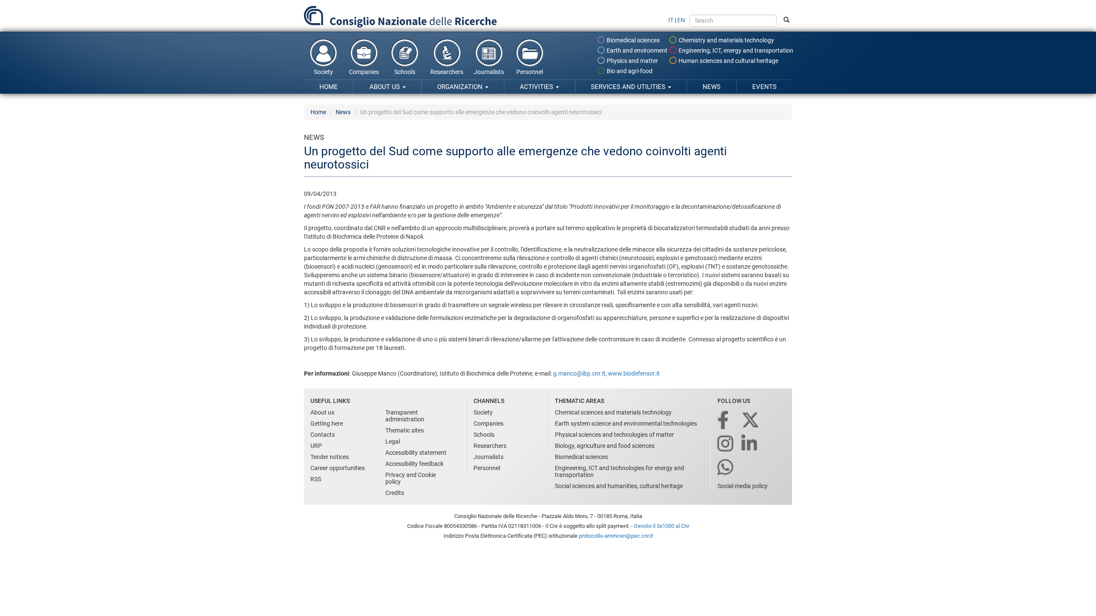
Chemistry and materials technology (725, 40)
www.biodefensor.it (633, 373)
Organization (460, 87)
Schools (404, 71)
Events (764, 87)
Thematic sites (404, 430)
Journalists (489, 71)
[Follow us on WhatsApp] (726, 467)
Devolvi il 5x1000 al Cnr (661, 526)
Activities (537, 87)
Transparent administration (404, 416)
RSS (315, 479)
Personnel (529, 71)
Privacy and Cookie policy (410, 478)
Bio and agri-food (628, 71)
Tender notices (329, 456)
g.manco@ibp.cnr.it (579, 373)
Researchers (446, 71)
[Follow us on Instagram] (726, 444)
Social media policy (743, 486)
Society (323, 71)
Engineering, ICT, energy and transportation (735, 50)
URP (316, 445)
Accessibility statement (416, 452)
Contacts (322, 434)
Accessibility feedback (414, 463)
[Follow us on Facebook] (724, 420)
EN (681, 20)
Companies (364, 71)
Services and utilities (629, 87)
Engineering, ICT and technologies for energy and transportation (619, 471)
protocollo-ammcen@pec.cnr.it (616, 536)
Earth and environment (636, 50)
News (712, 87)
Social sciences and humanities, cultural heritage (619, 486)
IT (670, 20)
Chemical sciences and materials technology (613, 412)
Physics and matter (631, 60)
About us (385, 87)
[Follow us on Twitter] (751, 420)
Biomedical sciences (632, 40)
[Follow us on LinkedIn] (750, 444)
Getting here (326, 423)
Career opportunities (337, 468)
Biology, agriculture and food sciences (605, 445)
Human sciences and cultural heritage (727, 60)
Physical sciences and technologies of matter (614, 434)
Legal (392, 441)
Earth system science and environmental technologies (626, 423)
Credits (394, 492)
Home (328, 87)
